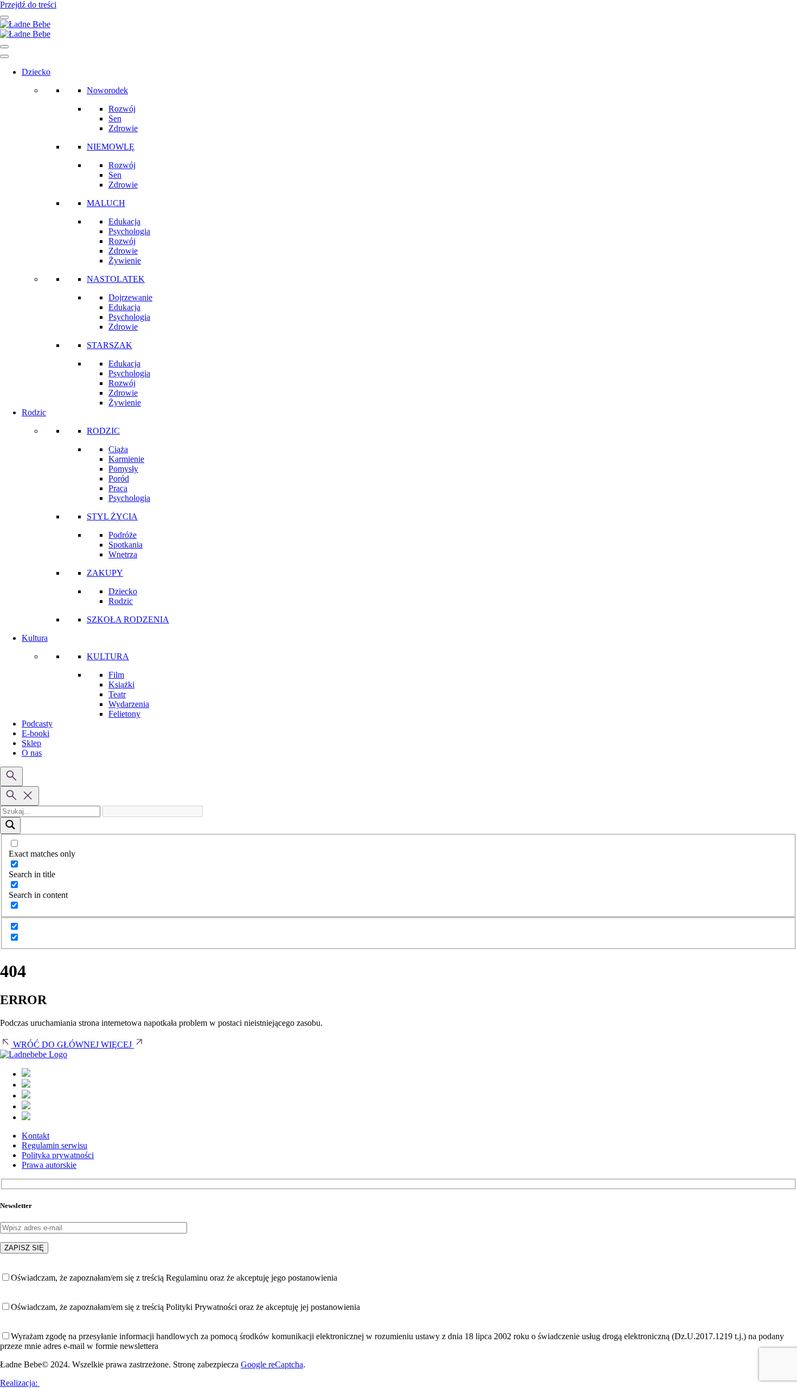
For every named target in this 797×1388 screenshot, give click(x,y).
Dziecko (36, 71)
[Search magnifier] (10, 825)
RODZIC (103, 430)
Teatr (117, 694)
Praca (117, 488)
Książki (121, 684)
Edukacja (124, 221)
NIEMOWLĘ (110, 146)
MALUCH (106, 203)
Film (116, 674)
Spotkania (125, 544)
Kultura (35, 637)
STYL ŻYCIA (112, 516)
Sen (114, 118)
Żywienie (124, 260)
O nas (32, 752)
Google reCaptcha (272, 1364)
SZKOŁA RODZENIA (128, 619)
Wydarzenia (128, 704)
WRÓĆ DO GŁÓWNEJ (56, 1044)
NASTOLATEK (116, 279)
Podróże (122, 534)
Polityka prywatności (58, 1155)
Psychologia (129, 231)
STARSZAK (109, 345)
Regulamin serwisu (54, 1145)
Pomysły (123, 468)
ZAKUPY (105, 572)
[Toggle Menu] (4, 56)
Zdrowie (123, 128)
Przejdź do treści (28, 4)
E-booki (35, 733)
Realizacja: (20, 1382)
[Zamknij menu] (4, 46)
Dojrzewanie (130, 297)
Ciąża (118, 449)
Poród (118, 478)
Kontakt (35, 1135)
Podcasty (37, 723)
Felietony (124, 713)
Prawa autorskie (49, 1164)
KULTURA (108, 656)
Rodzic (34, 412)
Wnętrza (122, 554)
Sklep (31, 743)
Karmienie (126, 459)
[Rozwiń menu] (4, 17)
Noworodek (107, 90)
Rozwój (122, 108)
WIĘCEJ (117, 1044)
